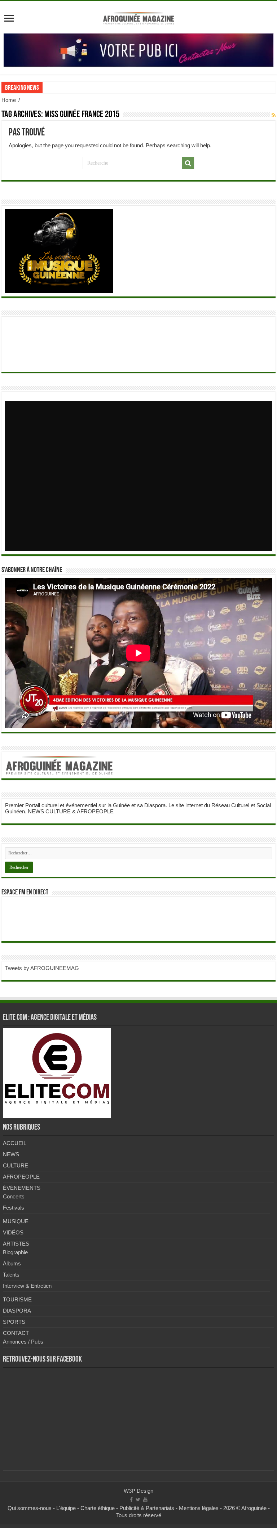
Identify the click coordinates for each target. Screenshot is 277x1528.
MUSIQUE (15, 1221)
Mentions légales (199, 1508)
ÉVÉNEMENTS (21, 1188)
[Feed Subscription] (274, 115)
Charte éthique (97, 1508)
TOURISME (17, 1299)
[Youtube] (145, 1499)
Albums (12, 1263)
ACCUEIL (14, 1143)
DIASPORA (17, 1311)
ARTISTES (16, 1244)
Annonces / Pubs (23, 1342)
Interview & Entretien (27, 1286)
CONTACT (16, 1333)
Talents (11, 1275)
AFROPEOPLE (21, 1177)
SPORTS (14, 1322)
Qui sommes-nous (30, 1508)
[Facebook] (131, 1499)
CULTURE (15, 1165)
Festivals (13, 1208)
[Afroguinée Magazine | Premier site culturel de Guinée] (138, 17)
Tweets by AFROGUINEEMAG (42, 968)
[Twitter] (138, 1499)
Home (8, 100)
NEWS (11, 1154)
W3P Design (138, 1491)
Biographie (15, 1252)
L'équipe (66, 1508)
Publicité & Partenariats (146, 1508)
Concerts (14, 1196)
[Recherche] (188, 163)
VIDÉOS (13, 1232)
